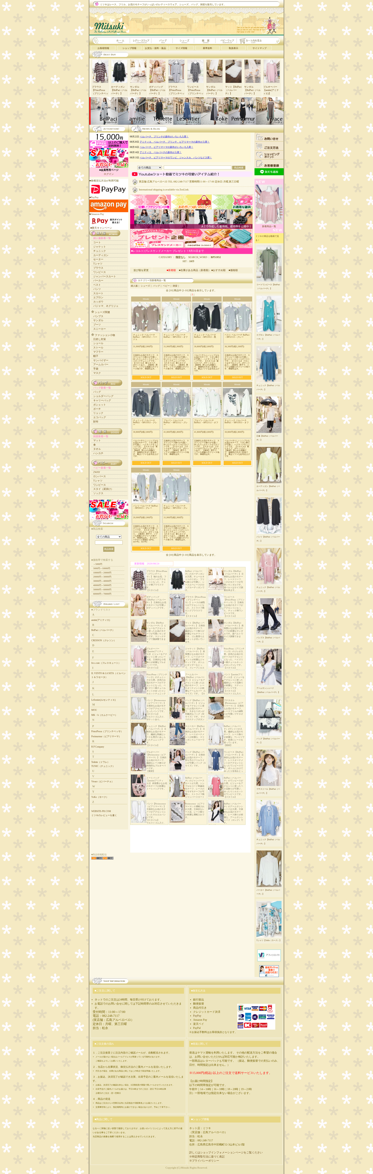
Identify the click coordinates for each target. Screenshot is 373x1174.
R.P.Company (97, 746)
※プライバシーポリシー (204, 1160)
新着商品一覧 (269, 226)
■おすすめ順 (219, 270)
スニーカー (99, 328)
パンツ (97, 289)
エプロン (98, 297)
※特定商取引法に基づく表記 (207, 1156)
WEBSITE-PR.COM (101, 811)
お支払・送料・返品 (155, 48)
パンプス (98, 316)
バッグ (156, 285)
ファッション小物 (105, 335)
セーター (98, 259)
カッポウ (98, 301)
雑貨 (175, 285)
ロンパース (99, 476)
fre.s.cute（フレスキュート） (106, 663)
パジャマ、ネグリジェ (106, 305)
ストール (98, 347)
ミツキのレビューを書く (104, 815)
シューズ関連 (102, 312)
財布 (95, 421)
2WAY (96, 472)
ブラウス (98, 267)
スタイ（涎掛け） (103, 489)
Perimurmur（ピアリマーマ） (106, 736)
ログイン (109, 174)
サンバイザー (100, 360)
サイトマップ (260, 48)
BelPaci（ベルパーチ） (103, 630)
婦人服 (134, 285)
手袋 (95, 368)
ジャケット (99, 246)
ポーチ (97, 408)
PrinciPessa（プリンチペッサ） (107, 731)
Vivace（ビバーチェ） (102, 781)
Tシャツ (97, 263)
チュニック (99, 250)
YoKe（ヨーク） (99, 797)
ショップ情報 (129, 48)
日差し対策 (99, 339)
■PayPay (94, 197)
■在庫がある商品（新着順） (195, 270)
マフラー (98, 351)
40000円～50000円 (102, 585)
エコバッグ (99, 417)
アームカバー (100, 364)
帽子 (95, 356)
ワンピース (99, 272)
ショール (98, 343)
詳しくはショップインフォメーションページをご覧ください (226, 1152)
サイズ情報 (181, 48)
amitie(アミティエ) (100, 620)
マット (97, 440)
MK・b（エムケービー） (104, 715)
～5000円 (97, 564)
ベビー (166, 285)
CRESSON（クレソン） (103, 640)
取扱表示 (233, 48)
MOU (94, 710)
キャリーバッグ (102, 400)
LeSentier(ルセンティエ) (103, 700)
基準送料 (207, 48)
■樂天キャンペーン (101, 227)
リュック (98, 413)
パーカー (98, 280)
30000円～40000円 (102, 581)
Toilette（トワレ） (100, 762)
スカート (98, 293)
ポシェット (99, 404)
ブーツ (97, 324)
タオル (97, 448)
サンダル (98, 320)
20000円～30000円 (102, 577)
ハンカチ (98, 453)
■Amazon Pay (96, 214)
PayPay (197, 1015)
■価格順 (233, 270)
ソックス (98, 493)
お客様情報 (103, 48)
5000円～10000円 (101, 568)
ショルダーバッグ (103, 396)
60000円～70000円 (102, 594)
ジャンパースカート (104, 276)
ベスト (97, 284)
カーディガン (100, 255)
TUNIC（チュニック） (103, 766)
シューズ (145, 285)
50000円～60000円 (102, 589)
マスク (97, 373)
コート (97, 242)
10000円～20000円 (102, 572)
